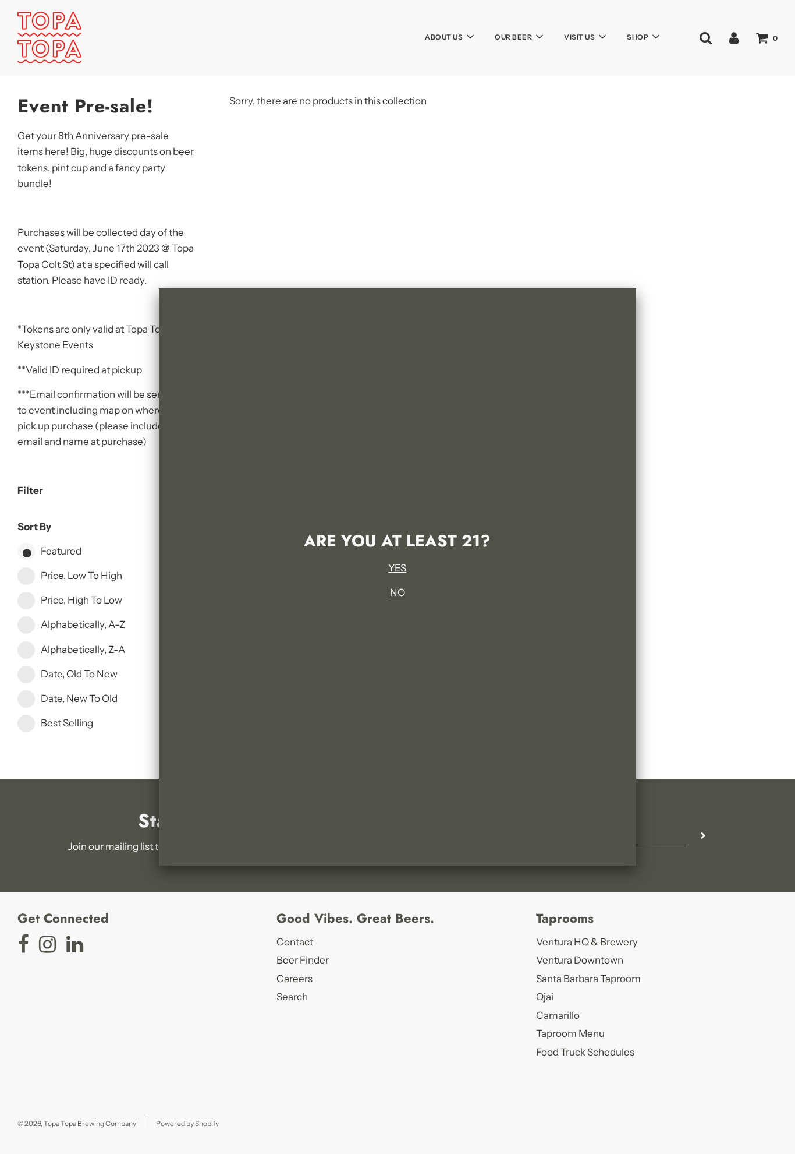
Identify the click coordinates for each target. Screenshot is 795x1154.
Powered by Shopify (187, 1123)
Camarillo (558, 1015)
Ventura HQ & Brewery (587, 942)
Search (292, 997)
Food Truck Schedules (585, 1052)
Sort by (34, 526)
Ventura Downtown (579, 960)
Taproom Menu (570, 1033)
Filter (30, 490)
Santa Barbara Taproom (588, 978)
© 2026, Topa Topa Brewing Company (76, 1123)
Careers (294, 978)
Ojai (544, 997)
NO (397, 592)
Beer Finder (302, 960)
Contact (294, 942)
